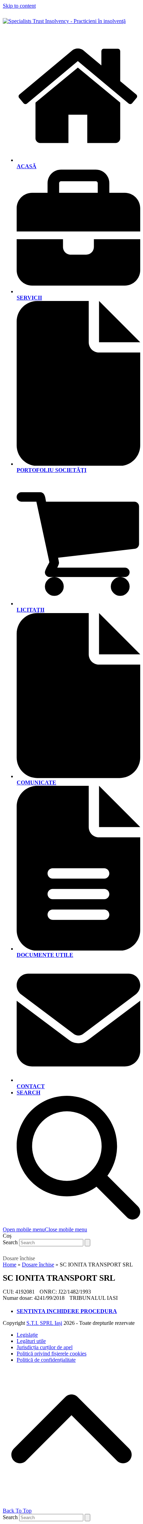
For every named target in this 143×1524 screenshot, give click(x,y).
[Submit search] (87, 1242)
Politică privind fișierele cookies (51, 1353)
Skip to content (19, 6)
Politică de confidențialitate (46, 1360)
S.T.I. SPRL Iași (44, 1323)
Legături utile (31, 1341)
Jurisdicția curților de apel (45, 1347)
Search (10, 1242)
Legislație (27, 1335)
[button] (45, 1229)
